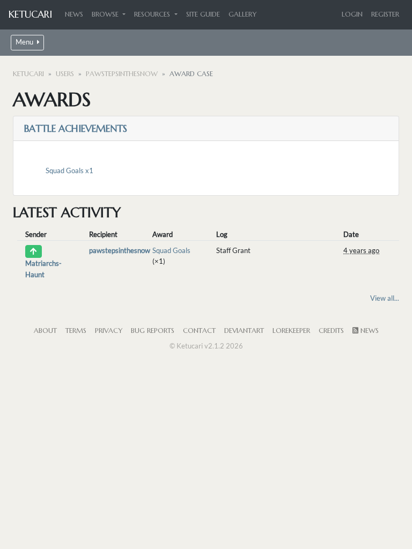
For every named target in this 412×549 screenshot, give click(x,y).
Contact (199, 331)
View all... (384, 298)
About (45, 331)
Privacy (108, 331)
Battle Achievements (75, 128)
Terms (75, 331)
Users (65, 74)
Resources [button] (153, 14)
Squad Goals (171, 250)
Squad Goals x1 (69, 170)
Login (352, 14)
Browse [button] (106, 14)
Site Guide (203, 14)
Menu (25, 42)
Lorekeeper (291, 331)
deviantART (244, 331)
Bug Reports (152, 331)
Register (385, 14)
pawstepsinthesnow (122, 74)
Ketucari (30, 14)
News (74, 14)
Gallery (242, 14)
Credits (331, 331)
